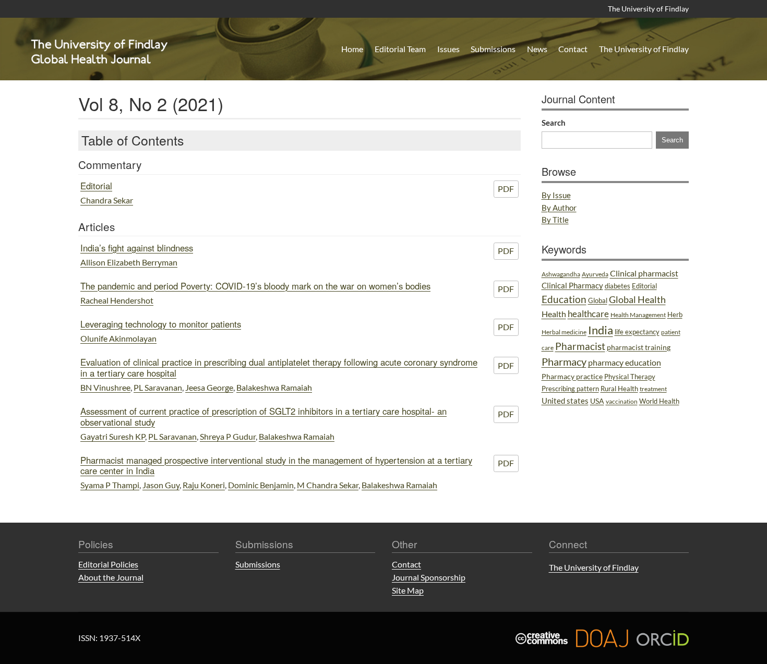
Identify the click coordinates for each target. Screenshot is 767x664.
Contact (573, 49)
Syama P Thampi (109, 485)
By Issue (556, 195)
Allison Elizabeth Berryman (128, 262)
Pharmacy (564, 361)
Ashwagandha (561, 274)
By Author (559, 207)
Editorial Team (400, 49)
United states (565, 400)
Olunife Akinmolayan (118, 338)
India (600, 330)
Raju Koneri (204, 485)
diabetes (617, 286)
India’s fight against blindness (136, 248)
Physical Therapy (629, 376)
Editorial (96, 185)
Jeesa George (209, 387)
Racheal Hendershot (116, 300)
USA (597, 400)
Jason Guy (160, 485)
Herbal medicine (564, 332)
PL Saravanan (158, 387)
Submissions (493, 49)
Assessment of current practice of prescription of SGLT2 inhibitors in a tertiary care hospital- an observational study (263, 416)
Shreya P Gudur (228, 436)
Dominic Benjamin (261, 485)
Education (564, 299)
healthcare (588, 313)
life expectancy (637, 332)
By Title (555, 219)
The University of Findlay (648, 8)
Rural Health (619, 388)
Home (352, 49)
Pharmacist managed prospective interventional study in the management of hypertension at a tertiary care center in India (276, 465)
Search (554, 122)
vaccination (622, 401)
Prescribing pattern (570, 388)
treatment (653, 389)
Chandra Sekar (106, 200)
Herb (674, 314)
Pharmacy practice (572, 376)
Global (597, 300)
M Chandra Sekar (327, 485)
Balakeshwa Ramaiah (274, 387)
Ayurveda (595, 274)
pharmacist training (638, 347)
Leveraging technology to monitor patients (160, 324)
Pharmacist (580, 346)
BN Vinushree (105, 387)
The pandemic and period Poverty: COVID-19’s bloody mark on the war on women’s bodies (255, 286)
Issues (448, 49)
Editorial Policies (108, 564)
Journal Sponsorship (428, 577)
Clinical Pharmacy (572, 285)
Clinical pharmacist (644, 273)
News (537, 49)
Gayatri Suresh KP (112, 436)
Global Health (637, 299)
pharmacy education (624, 362)
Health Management (638, 315)
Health (554, 314)
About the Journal (110, 577)
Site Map (408, 590)
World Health (659, 401)
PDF (506, 189)
